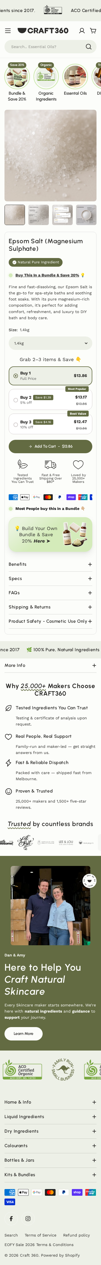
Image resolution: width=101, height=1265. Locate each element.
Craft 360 (29, 1255)
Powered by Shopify (60, 1255)
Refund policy (76, 1235)
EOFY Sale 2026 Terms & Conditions (39, 1244)
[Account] (82, 30)
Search (11, 1235)
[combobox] (50, 46)
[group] (17, 82)
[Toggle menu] (7, 30)
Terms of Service (40, 1235)
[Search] (88, 46)
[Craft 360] (36, 10)
